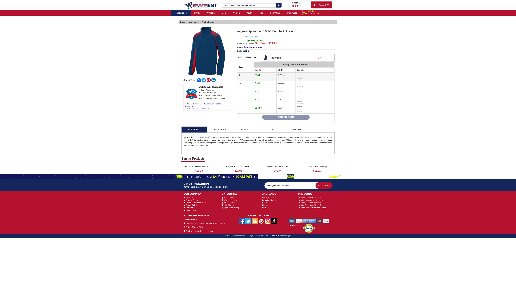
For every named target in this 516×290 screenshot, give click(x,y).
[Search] (279, 5)
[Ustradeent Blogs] (255, 221)
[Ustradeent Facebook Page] (242, 221)
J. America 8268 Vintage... (317, 167)
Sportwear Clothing (231, 208)
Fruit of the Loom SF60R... (238, 167)
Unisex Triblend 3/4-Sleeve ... (312, 203)
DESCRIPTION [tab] (194, 129)
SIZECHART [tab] (271, 129)
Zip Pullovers (204, 109)
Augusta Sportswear (253, 47)
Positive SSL (295, 225)
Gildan (264, 203)
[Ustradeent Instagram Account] (268, 221)
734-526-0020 (313, 13)
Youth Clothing (229, 203)
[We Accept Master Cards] (319, 221)
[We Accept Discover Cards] (299, 221)
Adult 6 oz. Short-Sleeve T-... (311, 205)
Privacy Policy (191, 205)
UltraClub (265, 208)
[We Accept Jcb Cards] (312, 221)
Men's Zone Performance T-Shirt (313, 208)
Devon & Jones (268, 198)
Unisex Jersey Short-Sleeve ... (312, 198)
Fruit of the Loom (269, 200)
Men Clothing (228, 198)
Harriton (265, 205)
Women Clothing (230, 200)
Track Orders (190, 210)
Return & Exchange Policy (195, 203)
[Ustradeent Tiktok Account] (274, 221)
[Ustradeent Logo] (200, 5)
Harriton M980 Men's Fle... (277, 167)
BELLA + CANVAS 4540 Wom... (199, 167)
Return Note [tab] (296, 129)
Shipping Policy (191, 200)
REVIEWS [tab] (245, 129)
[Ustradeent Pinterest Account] (261, 221)
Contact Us (189, 208)
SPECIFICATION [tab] (219, 129)
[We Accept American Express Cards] (292, 221)
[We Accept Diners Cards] (305, 221)
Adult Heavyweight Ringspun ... (312, 200)
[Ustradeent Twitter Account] (248, 221)
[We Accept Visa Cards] (326, 221)
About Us (189, 198)
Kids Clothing (228, 205)
